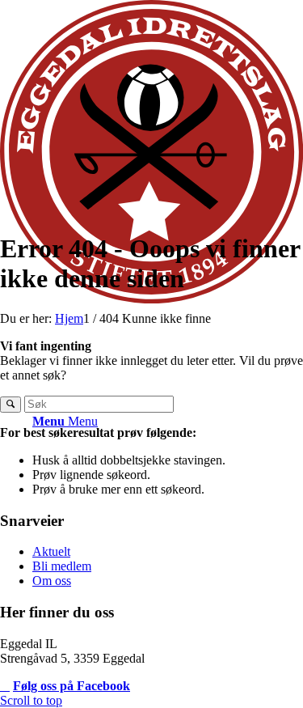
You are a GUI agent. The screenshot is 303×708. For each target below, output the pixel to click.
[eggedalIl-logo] (151, 299)
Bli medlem (61, 566)
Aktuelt (51, 551)
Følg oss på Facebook (71, 686)
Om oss (51, 580)
